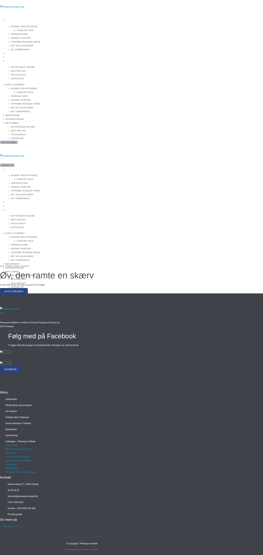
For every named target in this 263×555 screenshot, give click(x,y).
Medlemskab (13, 53)
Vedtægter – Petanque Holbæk (20, 441)
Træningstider (19, 34)
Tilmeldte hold (25, 30)
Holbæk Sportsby (21, 38)
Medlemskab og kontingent (18, 405)
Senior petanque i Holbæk (18, 423)
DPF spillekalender (22, 46)
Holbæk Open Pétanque (24, 27)
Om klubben (12, 61)
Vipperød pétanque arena (25, 42)
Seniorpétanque (15, 57)
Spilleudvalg (18, 75)
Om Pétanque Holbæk (23, 67)
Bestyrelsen (18, 71)
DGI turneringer (20, 50)
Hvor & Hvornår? (16, 20)
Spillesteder (11, 399)
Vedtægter (17, 79)
